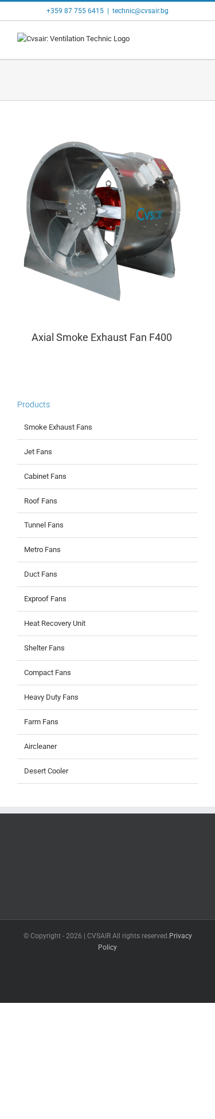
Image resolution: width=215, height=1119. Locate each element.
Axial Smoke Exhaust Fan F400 (102, 337)
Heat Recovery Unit (54, 623)
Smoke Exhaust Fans (58, 427)
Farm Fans (41, 721)
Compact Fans (47, 672)
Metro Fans (42, 549)
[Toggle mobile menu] (193, 41)
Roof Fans (40, 501)
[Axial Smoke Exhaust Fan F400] (107, 222)
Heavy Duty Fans (51, 697)
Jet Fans (38, 451)
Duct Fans (40, 574)
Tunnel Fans (44, 525)
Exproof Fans (45, 598)
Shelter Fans (44, 648)
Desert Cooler (46, 771)
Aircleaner (40, 746)
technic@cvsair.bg (140, 11)
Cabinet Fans (45, 476)
